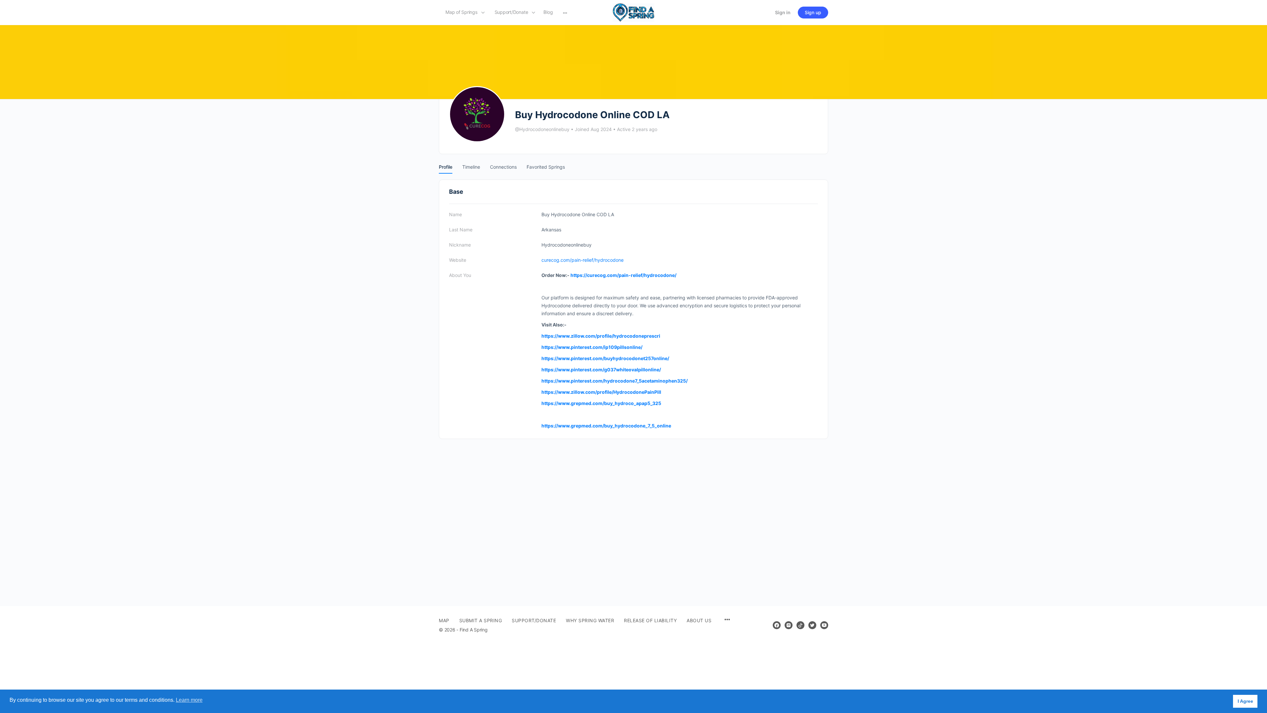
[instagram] (789, 625)
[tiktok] (800, 625)
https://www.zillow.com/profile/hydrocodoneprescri (600, 336)
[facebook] (777, 625)
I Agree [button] (1245, 701)
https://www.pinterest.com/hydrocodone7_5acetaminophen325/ (614, 381)
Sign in (783, 12)
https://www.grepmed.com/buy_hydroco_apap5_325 (601, 403)
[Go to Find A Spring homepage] (633, 12)
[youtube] (824, 625)
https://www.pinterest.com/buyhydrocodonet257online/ (605, 358)
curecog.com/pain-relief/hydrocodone (582, 260)
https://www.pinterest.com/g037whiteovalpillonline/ (601, 369)
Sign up (813, 12)
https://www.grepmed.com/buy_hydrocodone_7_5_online (606, 425)
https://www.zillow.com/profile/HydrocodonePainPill (601, 392)
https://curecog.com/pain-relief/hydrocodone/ (623, 275)
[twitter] (812, 625)
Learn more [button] (189, 700)
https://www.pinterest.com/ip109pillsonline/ (591, 347)
